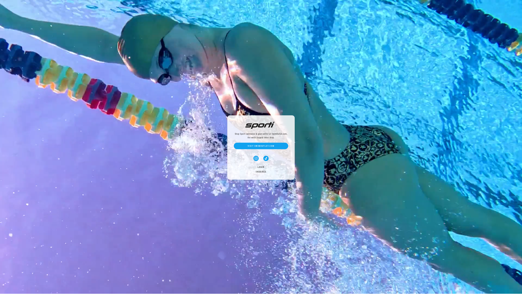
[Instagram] (256, 160)
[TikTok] (266, 160)
